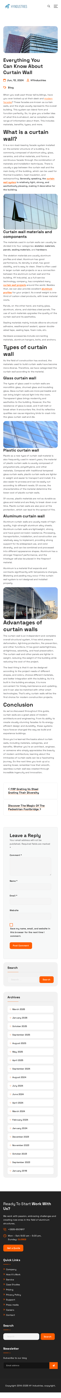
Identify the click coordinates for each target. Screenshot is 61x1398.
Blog (11, 87)
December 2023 (20, 1136)
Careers (10, 1309)
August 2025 (19, 1043)
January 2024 (19, 1128)
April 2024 (17, 1102)
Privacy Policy (13, 1294)
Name (14, 881)
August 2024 (19, 1077)
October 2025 (19, 1026)
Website (14, 910)
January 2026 (19, 1017)
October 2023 (19, 1153)
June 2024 (18, 1094)
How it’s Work (13, 1274)
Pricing (9, 1289)
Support (10, 1299)
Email (13, 895)
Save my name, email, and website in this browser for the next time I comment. (30, 932)
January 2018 (19, 1170)
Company (11, 1269)
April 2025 (17, 1060)
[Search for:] (23, 979)
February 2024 (20, 1119)
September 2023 (21, 1162)
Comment (16, 855)
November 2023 (20, 1145)
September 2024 (21, 1068)
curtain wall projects (14, 285)
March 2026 (18, 1009)
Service (10, 1279)
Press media (12, 1304)
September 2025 (21, 1034)
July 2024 (17, 1085)
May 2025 (17, 1051)
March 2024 (18, 1111)
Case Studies (13, 1284)
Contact (10, 1315)
